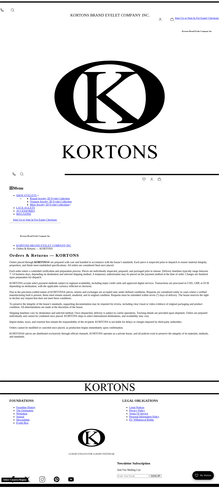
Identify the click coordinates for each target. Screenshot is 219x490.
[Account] (160, 20)
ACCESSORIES (25, 210)
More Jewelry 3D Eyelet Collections (49, 204)
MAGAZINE (23, 213)
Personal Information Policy (144, 416)
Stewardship (23, 419)
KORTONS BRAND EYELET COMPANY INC (43, 245)
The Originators (24, 410)
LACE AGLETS (25, 207)
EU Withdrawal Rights (141, 419)
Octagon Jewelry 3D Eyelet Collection (51, 201)
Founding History (25, 407)
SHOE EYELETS (26, 195)
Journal (20, 416)
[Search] (12, 10)
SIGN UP (155, 476)
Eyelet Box (22, 422)
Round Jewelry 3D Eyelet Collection (50, 198)
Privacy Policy (137, 410)
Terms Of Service (138, 413)
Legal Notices (136, 407)
